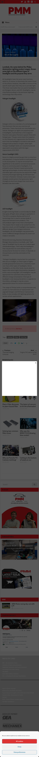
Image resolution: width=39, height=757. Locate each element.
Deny (19, 747)
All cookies (19, 741)
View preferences (19, 752)
